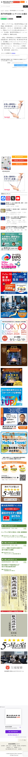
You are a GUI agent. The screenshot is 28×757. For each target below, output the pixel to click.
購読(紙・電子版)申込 (20, 160)
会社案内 (3, 745)
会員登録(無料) (19, 156)
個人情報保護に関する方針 (11, 749)
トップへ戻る (23, 740)
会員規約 (20, 749)
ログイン (22, 1)
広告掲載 (14, 745)
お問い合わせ (8, 745)
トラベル (6, 10)
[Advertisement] (14, 84)
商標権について (17, 747)
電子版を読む (20, 164)
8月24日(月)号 (6, 171)
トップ (2, 10)
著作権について (10, 747)
